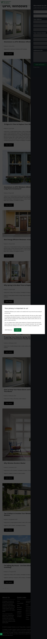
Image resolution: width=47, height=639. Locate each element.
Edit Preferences (8, 329)
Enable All (17, 329)
